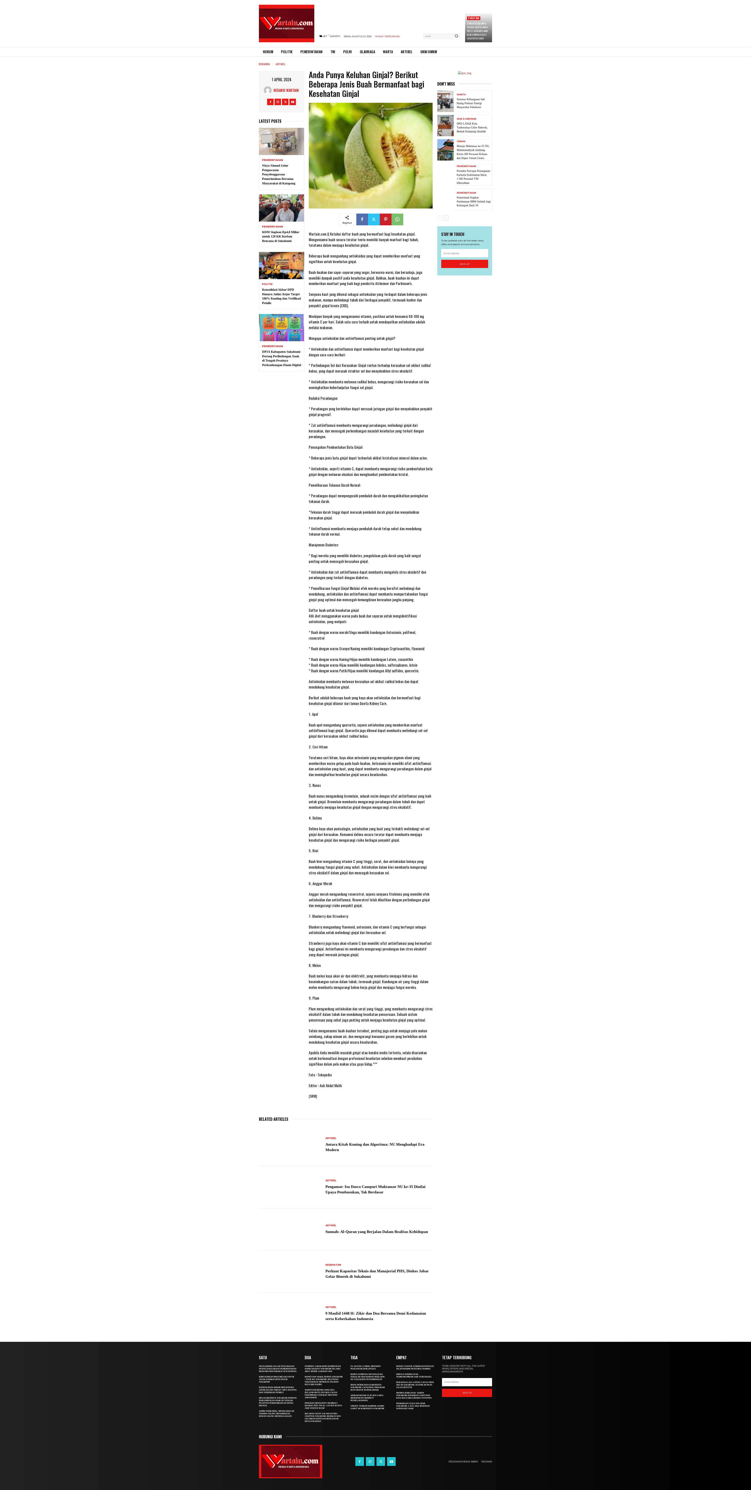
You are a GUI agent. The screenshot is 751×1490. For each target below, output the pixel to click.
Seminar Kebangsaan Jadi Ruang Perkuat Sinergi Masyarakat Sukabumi (471, 103)
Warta (461, 95)
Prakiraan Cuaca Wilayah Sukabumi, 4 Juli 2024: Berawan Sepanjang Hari (413, 1406)
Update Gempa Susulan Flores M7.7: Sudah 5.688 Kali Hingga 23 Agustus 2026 (477, 31)
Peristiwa (473, 18)
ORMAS (461, 141)
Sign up (465, 264)
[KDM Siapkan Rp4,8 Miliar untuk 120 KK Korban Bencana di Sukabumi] (281, 208)
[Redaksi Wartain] (269, 90)
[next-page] (446, 217)
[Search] (456, 36)
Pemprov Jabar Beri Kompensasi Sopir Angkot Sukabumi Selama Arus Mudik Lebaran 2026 (323, 1368)
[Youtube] (292, 102)
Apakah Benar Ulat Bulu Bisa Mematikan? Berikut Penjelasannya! (366, 1398)
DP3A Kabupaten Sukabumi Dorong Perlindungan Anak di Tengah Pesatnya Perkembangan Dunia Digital (278, 1402)
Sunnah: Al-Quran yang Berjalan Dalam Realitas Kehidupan (377, 1231)
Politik (267, 284)
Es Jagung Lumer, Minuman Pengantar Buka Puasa (365, 1367)
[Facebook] (270, 102)
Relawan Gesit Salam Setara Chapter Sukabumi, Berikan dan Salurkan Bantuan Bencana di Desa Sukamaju (323, 1417)
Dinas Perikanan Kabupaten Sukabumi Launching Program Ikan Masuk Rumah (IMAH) (367, 1387)
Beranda (264, 64)
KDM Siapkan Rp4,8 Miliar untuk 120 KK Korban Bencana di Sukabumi (280, 236)
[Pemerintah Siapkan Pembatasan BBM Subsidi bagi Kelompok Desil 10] (445, 199)
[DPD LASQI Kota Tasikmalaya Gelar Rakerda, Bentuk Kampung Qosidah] (445, 125)
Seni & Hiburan (466, 119)
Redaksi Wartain (286, 90)
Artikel (281, 64)
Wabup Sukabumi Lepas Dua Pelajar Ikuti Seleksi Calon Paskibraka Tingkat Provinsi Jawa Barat (321, 1394)
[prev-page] (439, 217)
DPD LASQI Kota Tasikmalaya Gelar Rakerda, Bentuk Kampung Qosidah (472, 127)
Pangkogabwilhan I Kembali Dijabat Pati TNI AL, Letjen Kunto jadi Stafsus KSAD (323, 1405)
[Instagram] (278, 102)
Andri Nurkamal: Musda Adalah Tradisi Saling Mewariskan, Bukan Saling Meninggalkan (276, 1413)
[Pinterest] (386, 219)
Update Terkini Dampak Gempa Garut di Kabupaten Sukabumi (367, 1407)
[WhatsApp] (397, 219)
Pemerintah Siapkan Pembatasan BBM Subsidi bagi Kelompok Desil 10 (474, 201)
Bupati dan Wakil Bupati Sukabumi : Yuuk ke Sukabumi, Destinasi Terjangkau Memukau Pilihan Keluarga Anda (324, 1380)
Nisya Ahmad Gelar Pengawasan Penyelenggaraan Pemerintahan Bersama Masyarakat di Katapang (278, 174)
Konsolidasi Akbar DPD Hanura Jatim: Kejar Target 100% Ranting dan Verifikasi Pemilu (278, 1389)
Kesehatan (333, 1265)
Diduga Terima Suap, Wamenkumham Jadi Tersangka (413, 1375)
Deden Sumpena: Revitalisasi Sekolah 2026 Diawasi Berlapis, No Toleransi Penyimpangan (367, 1376)
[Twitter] (285, 102)
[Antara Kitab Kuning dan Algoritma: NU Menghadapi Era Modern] (290, 1144)
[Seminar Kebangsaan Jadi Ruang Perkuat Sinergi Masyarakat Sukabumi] (445, 101)
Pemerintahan (272, 160)
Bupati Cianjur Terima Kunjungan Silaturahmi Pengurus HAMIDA (415, 1367)
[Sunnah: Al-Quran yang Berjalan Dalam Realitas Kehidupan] (290, 1229)
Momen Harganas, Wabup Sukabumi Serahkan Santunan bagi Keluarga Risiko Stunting (414, 1395)
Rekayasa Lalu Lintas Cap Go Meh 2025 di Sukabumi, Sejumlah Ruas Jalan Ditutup (415, 1384)
